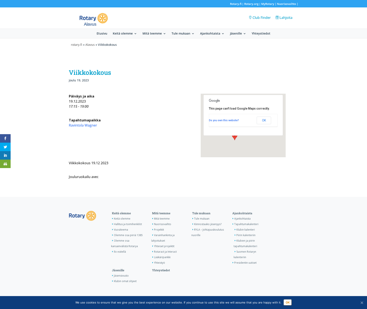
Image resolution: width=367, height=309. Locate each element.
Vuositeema (121, 229)
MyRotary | (269, 4)
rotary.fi (76, 45)
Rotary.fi (235, 4)
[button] (234, 136)
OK (264, 120)
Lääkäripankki (162, 257)
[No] (362, 303)
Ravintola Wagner (83, 125)
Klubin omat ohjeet (125, 281)
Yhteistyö (159, 262)
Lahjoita (285, 17)
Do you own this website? (224, 120)
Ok (288, 302)
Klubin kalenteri (245, 229)
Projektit (159, 229)
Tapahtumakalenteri (246, 224)
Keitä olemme (123, 33)
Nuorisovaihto (286, 4)
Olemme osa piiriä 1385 (128, 235)
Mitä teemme (152, 33)
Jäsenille (236, 33)
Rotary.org (251, 4)
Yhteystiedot (261, 33)
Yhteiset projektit (164, 246)
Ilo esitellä (120, 251)
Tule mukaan (181, 33)
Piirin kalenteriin (245, 235)
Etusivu (102, 33)
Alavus (90, 45)
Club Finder (262, 17)
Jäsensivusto (121, 275)
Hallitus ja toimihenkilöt (128, 224)
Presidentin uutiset (245, 262)
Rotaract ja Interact (165, 251)
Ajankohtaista (210, 33)
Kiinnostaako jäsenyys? (208, 224)
